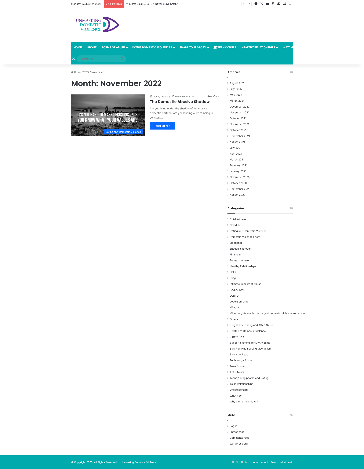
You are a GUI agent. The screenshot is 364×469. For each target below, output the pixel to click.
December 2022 (239, 106)
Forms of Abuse (113, 47)
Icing (233, 278)
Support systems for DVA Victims (250, 342)
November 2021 (239, 124)
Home (78, 47)
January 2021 (238, 171)
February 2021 (238, 165)
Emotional (236, 242)
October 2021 (238, 130)
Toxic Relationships (241, 383)
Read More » (162, 125)
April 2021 (236, 153)
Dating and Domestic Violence (248, 231)
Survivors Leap (239, 354)
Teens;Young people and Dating (249, 377)
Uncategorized (239, 389)
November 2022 (239, 112)
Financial (235, 254)
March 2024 (237, 100)
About (91, 47)
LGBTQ (234, 295)
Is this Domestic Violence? (152, 47)
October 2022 (238, 118)
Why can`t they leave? (244, 401)
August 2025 (237, 83)
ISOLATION (237, 289)
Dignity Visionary (162, 96)
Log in (233, 425)
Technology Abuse (241, 360)
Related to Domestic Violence (248, 330)
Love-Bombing (239, 301)
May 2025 (236, 94)
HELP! (233, 272)
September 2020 (240, 188)
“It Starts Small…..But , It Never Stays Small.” (152, 3)
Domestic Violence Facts (245, 236)
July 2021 (235, 147)
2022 (86, 72)
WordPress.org (239, 443)
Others (234, 319)
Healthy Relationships (258, 47)
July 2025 (236, 88)
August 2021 (237, 141)
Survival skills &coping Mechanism (250, 348)
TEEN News (237, 372)
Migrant (234, 307)
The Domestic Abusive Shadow (180, 101)
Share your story (193, 47)
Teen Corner (226, 47)
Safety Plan (237, 336)
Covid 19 (235, 225)
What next (236, 395)
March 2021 (237, 159)
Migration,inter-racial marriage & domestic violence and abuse (267, 313)
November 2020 (240, 177)
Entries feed (237, 431)
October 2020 (238, 183)
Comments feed (239, 437)
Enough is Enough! (241, 248)
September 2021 (240, 135)
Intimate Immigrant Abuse (245, 283)
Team (274, 462)
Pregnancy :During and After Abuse (251, 325)
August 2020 (238, 194)
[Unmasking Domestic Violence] (96, 25)
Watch (288, 47)
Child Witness (238, 219)
